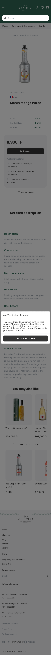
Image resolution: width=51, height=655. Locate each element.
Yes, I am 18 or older (25, 338)
